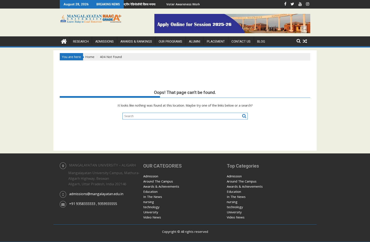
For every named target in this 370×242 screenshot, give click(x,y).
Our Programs (170, 41)
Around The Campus (158, 181)
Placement (216, 41)
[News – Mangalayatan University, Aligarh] (64, 40)
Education (150, 191)
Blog (261, 41)
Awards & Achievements (161, 186)
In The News (152, 196)
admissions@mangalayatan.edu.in (96, 194)
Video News (152, 217)
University (150, 212)
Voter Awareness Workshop (180, 4)
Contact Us (241, 41)
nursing (148, 202)
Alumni (194, 41)
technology (151, 207)
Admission (150, 176)
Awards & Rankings (136, 41)
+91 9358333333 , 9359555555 (93, 203)
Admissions (104, 41)
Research (81, 41)
